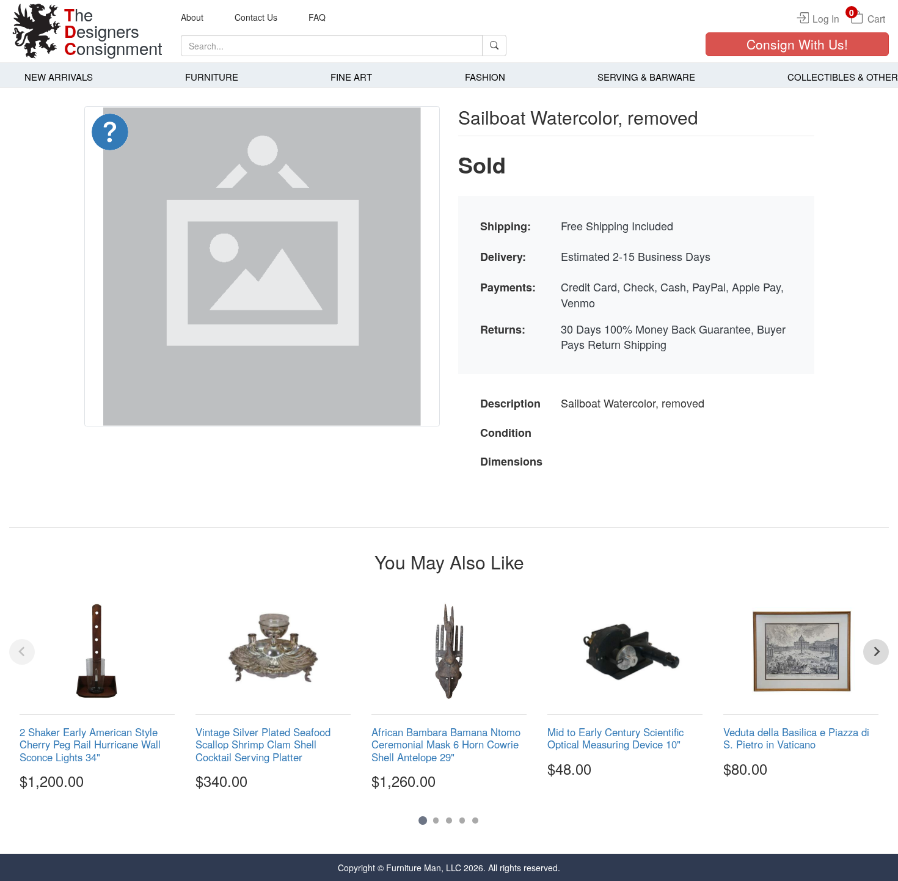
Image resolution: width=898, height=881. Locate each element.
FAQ (317, 17)
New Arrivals (58, 76)
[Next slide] (876, 652)
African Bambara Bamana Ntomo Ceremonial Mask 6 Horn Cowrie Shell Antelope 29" (445, 744)
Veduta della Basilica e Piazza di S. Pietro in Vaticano (796, 738)
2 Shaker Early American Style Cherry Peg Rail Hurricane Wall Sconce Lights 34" (90, 744)
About (192, 17)
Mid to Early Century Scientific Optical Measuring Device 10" (615, 738)
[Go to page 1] (422, 820)
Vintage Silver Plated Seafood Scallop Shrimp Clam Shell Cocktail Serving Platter (262, 744)
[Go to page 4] (462, 820)
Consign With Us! (797, 44)
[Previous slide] (22, 652)
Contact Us (256, 17)
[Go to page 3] (449, 820)
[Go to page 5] (475, 820)
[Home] (36, 31)
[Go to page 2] (436, 820)
